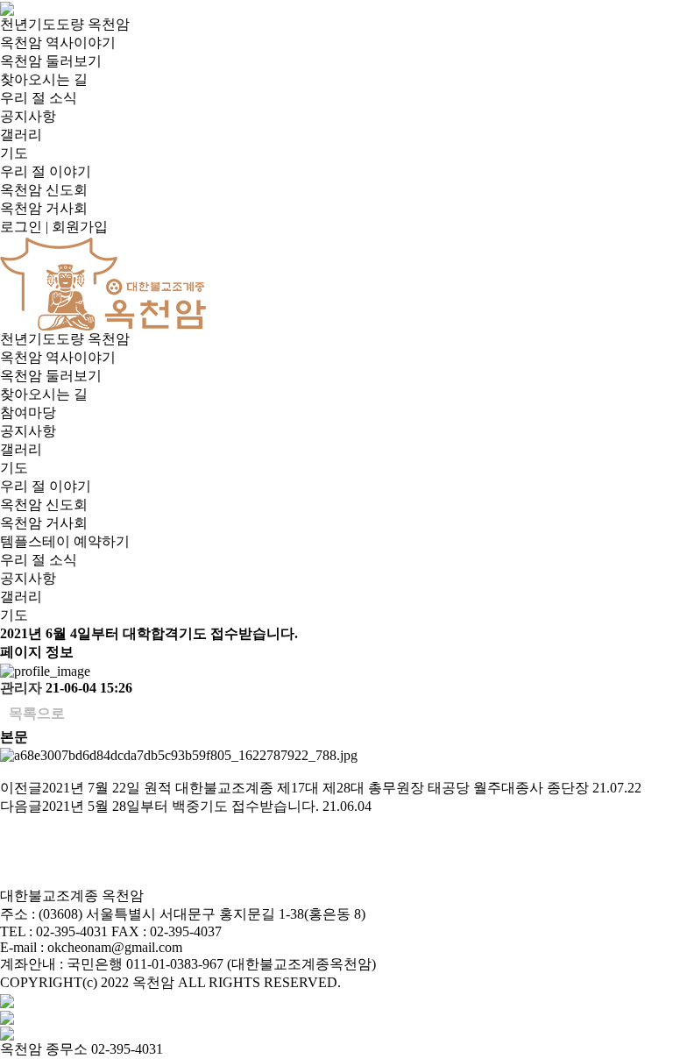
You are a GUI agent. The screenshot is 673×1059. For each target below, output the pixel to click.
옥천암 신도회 (44, 189)
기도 (14, 153)
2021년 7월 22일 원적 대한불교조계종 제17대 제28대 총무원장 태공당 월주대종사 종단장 (315, 787)
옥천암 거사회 (44, 208)
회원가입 (80, 226)
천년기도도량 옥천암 (65, 24)
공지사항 (28, 116)
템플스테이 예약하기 (65, 541)
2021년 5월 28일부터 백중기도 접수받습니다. (180, 806)
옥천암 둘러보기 (51, 60)
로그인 (21, 226)
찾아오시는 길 (44, 79)
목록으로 (37, 713)
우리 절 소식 (38, 97)
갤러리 (21, 134)
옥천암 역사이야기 (58, 42)
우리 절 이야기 (45, 171)
